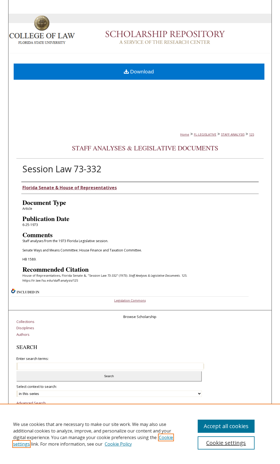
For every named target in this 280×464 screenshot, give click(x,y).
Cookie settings (226, 442)
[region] (140, 434)
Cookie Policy (118, 444)
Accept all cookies (226, 426)
